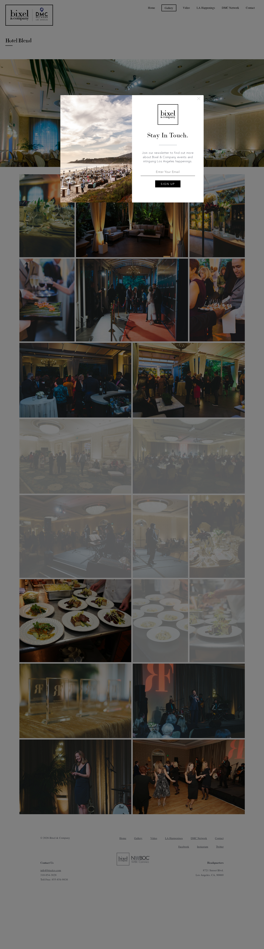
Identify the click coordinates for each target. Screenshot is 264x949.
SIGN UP (168, 184)
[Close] (198, 98)
